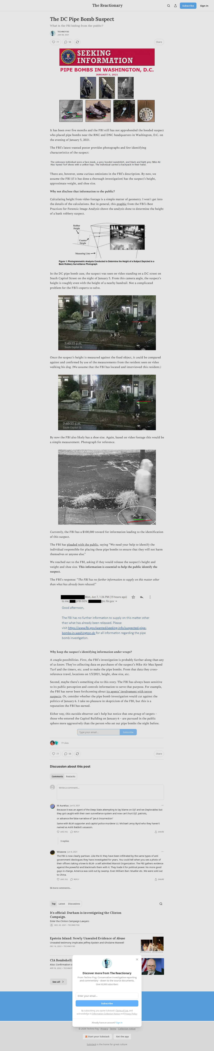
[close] (137, 959)
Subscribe (107, 1003)
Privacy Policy (130, 1013)
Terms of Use (122, 1010)
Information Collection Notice (106, 1013)
